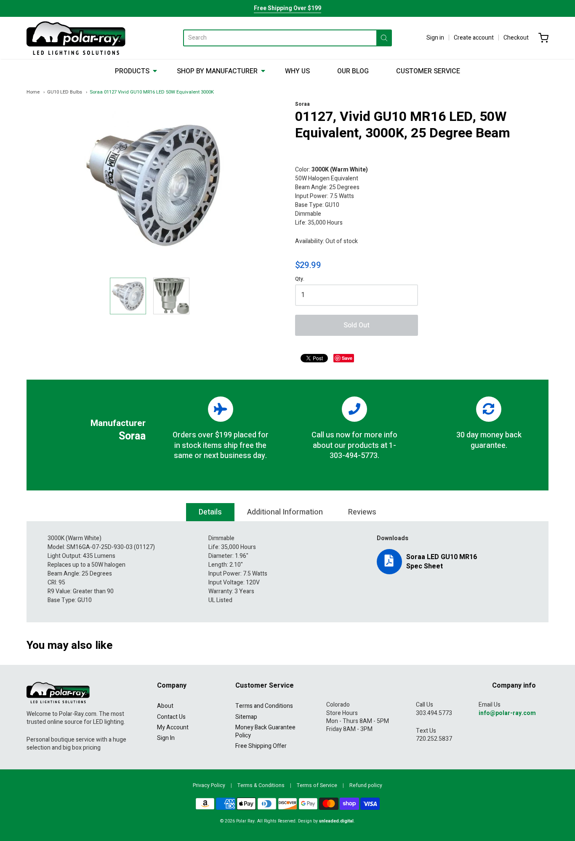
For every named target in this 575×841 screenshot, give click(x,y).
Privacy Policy (209, 785)
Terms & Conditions (261, 785)
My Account (173, 727)
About (165, 706)
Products (132, 71)
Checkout (516, 37)
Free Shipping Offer (261, 746)
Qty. (299, 279)
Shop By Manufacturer (217, 71)
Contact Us (171, 716)
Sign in (435, 37)
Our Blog (353, 71)
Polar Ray (245, 821)
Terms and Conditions (264, 706)
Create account (474, 37)
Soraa (302, 104)
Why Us (297, 71)
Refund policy (365, 785)
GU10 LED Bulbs (64, 92)
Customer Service (428, 71)
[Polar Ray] (76, 38)
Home (33, 92)
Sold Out (356, 325)
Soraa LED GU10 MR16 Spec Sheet (441, 561)
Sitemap (246, 716)
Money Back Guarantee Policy (265, 731)
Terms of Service (317, 785)
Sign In (166, 738)
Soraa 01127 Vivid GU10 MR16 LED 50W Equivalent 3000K (152, 92)
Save (347, 358)
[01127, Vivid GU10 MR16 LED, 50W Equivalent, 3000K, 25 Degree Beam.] (128, 296)
